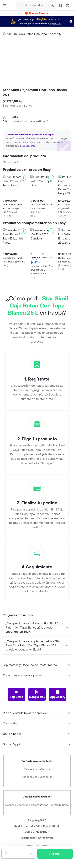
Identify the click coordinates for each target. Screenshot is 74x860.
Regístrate (43, 19)
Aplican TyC (55, 23)
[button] (37, 13)
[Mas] (31, 853)
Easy (15, 117)
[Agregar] (23, 178)
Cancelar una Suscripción (37, 777)
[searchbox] (36, 5)
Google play (37, 697)
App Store (16, 697)
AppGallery (57, 697)
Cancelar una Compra (37, 769)
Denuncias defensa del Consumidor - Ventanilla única (37, 805)
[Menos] (6, 853)
